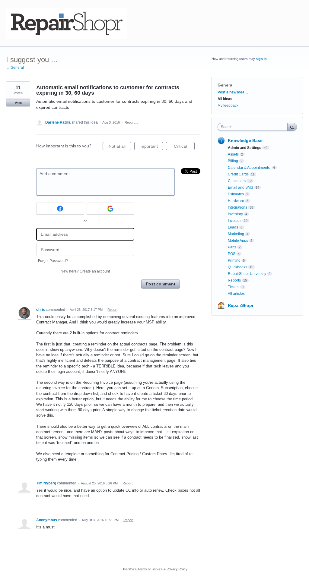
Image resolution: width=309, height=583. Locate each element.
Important (151, 147)
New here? (85, 271)
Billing (233, 161)
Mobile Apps (238, 240)
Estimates (236, 194)
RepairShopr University (247, 274)
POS (231, 254)
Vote (18, 103)
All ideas (225, 99)
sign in (261, 59)
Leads (233, 227)
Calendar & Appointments (249, 167)
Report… (131, 122)
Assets (233, 154)
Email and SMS (240, 187)
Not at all (120, 147)
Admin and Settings (244, 148)
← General (15, 67)
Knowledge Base (245, 140)
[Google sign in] (111, 209)
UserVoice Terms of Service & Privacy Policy (154, 569)
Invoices (234, 221)
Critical (184, 147)
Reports (234, 280)
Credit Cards (238, 174)
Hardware (236, 201)
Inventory (235, 214)
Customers (237, 181)
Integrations (237, 207)
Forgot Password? (53, 261)
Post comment (160, 284)
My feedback (228, 105)
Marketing (236, 234)
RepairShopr (240, 305)
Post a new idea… (233, 92)
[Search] (292, 127)
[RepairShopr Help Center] (66, 23)
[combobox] (254, 127)
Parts (232, 247)
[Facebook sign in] (60, 209)
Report (112, 309)
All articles (236, 294)
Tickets (233, 287)
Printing (234, 260)
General (226, 85)
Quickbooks (237, 267)
